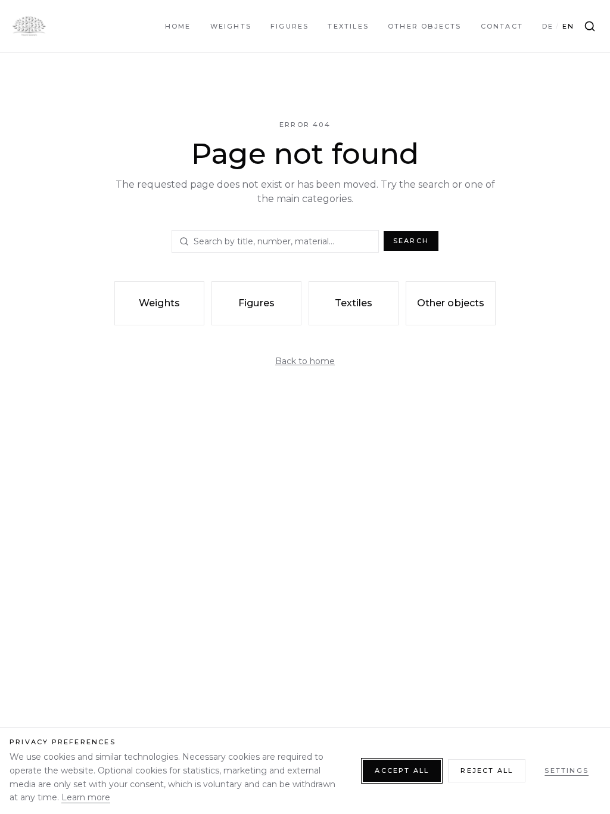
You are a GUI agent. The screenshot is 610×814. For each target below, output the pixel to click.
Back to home (305, 361)
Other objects (425, 26)
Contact (502, 26)
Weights (230, 26)
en (568, 26)
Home (178, 26)
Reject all (486, 770)
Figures (289, 26)
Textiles (348, 26)
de (547, 26)
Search (411, 241)
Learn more (85, 797)
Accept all (402, 770)
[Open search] (589, 26)
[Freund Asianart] (29, 26)
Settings (566, 770)
